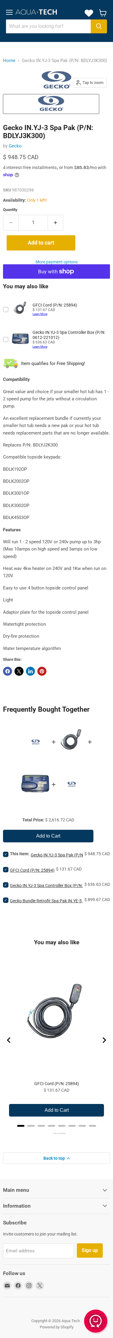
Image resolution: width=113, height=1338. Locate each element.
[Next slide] (104, 1040)
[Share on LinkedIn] (30, 671)
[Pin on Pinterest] (41, 671)
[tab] (20, 1126)
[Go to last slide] (9, 1040)
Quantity (10, 209)
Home (9, 60)
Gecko (15, 146)
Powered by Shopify (57, 1327)
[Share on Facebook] (7, 671)
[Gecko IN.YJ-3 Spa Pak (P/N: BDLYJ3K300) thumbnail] (51, 104)
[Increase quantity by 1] (55, 222)
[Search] (99, 26)
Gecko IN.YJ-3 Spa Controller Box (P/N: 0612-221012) (60, 885)
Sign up (90, 1250)
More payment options (57, 262)
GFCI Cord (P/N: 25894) (32, 870)
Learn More (40, 314)
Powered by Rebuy (56, 1133)
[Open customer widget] (96, 1322)
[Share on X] (19, 671)
